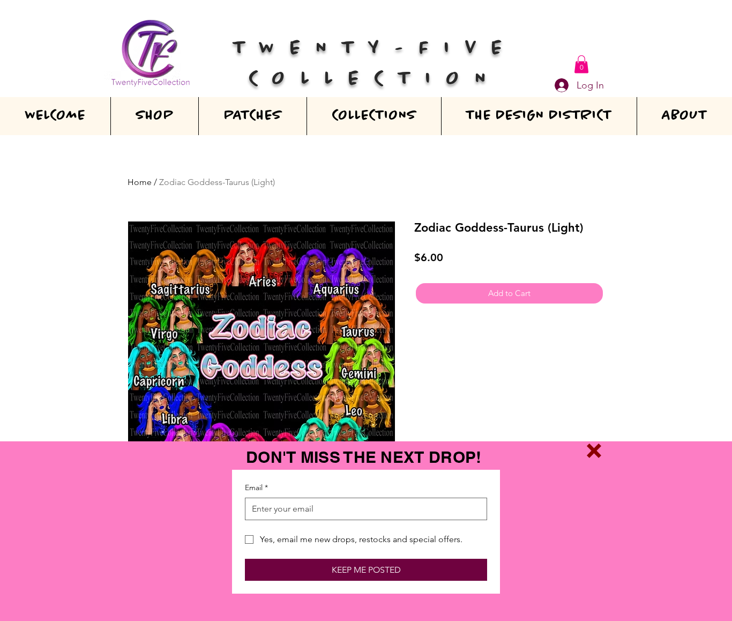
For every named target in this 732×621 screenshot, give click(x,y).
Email (256, 487)
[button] (594, 451)
